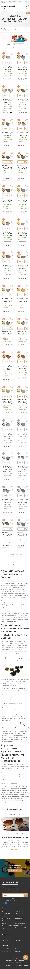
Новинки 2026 (19, 911)
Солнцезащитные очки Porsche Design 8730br (23, 233)
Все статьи (14, 814)
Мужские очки (8, 29)
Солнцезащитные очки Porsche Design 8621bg (8, 200)
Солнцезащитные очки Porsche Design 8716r (23, 200)
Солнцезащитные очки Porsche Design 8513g (23, 100)
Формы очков (6, 918)
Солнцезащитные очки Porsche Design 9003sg (23, 401)
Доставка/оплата (7, 940)
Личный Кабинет (7, 949)
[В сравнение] (11, 56)
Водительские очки (7, 916)
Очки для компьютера (8, 925)
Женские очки (6, 913)
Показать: (9, 47)
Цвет (3, 920)
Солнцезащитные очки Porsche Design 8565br (23, 134)
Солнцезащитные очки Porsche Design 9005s (23, 434)
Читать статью (15, 849)
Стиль (16, 920)
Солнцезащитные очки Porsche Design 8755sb (23, 333)
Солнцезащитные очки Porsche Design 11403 (23, 467)
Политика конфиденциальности (15, 960)
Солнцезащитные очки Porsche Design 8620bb (23, 167)
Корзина (17, 951)
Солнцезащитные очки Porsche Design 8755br (23, 300)
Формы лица (18, 918)
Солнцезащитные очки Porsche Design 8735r (8, 266)
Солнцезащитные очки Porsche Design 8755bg (8, 300)
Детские (17, 916)
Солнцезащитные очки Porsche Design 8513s (8, 134)
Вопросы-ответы (19, 938)
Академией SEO (19, 962)
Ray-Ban (4, 911)
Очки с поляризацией (21, 923)
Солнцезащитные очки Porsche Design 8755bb (23, 266)
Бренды (17, 29)
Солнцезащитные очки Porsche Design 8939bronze (8, 367)
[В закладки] (11, 53)
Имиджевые (18, 925)
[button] (27, 7)
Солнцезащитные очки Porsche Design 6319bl (23, 501)
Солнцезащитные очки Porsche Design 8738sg (8, 100)
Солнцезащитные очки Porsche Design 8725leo (8, 233)
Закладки (17, 949)
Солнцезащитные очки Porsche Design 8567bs (8, 167)
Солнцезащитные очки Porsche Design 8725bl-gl (8, 434)
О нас (4, 938)
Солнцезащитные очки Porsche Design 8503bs (23, 534)
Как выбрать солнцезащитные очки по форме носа (15, 839)
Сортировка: (9, 44)
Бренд (4, 923)
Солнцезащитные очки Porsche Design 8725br (8, 467)
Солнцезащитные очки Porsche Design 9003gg (8, 401)
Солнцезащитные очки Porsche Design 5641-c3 (8, 501)
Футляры (4, 928)
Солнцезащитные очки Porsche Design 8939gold (23, 366)
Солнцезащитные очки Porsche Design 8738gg (23, 67)
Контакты (17, 940)
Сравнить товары (7, 951)
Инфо (26, 1)
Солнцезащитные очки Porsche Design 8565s (8, 67)
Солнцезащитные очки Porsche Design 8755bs (8, 333)
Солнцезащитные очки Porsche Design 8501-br (8, 534)
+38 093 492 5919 (9, 901)
